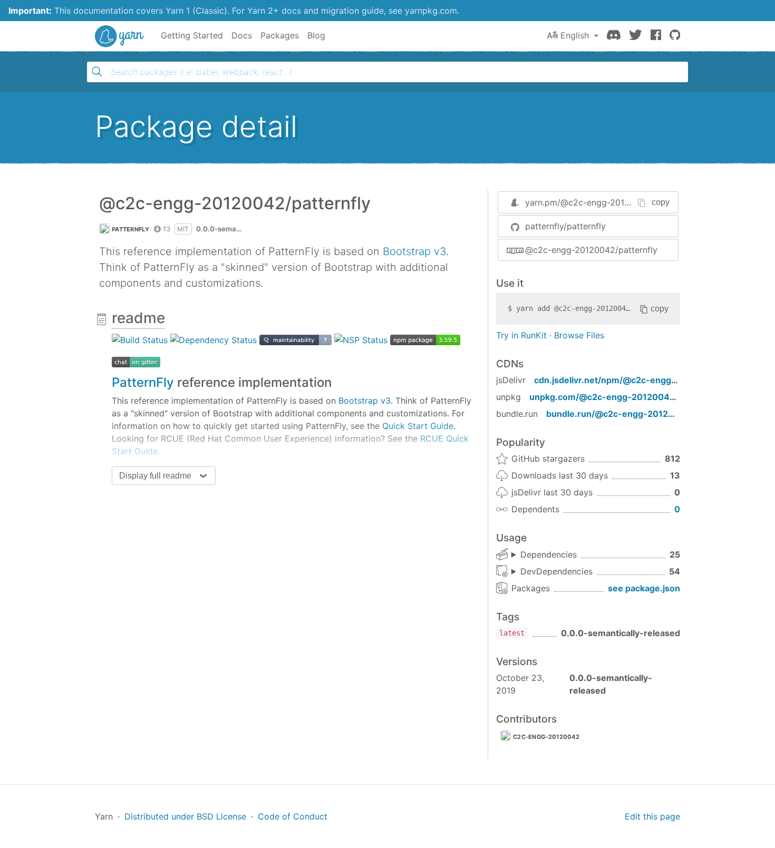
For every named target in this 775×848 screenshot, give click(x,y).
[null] (140, 339)
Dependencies (548, 554)
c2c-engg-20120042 (546, 736)
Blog (316, 35)
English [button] (575, 35)
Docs (241, 35)
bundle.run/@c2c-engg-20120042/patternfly (640, 413)
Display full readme (155, 475)
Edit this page (652, 816)
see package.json (644, 588)
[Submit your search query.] (97, 71)
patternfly (130, 229)
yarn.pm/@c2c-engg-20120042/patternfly (609, 202)
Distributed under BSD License (185, 816)
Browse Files (579, 335)
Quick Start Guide (417, 426)
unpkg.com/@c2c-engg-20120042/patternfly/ (625, 397)
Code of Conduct (292, 816)
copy (661, 202)
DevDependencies (556, 571)
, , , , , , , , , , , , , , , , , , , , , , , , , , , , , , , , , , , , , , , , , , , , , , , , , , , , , (552, 572)
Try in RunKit (521, 335)
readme (138, 318)
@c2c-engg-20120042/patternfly (591, 250)
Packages (279, 35)
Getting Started (192, 35)
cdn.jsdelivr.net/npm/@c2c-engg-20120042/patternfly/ (649, 380)
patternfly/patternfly (565, 226)
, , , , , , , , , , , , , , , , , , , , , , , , (544, 555)
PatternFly (143, 382)
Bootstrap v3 (414, 251)
